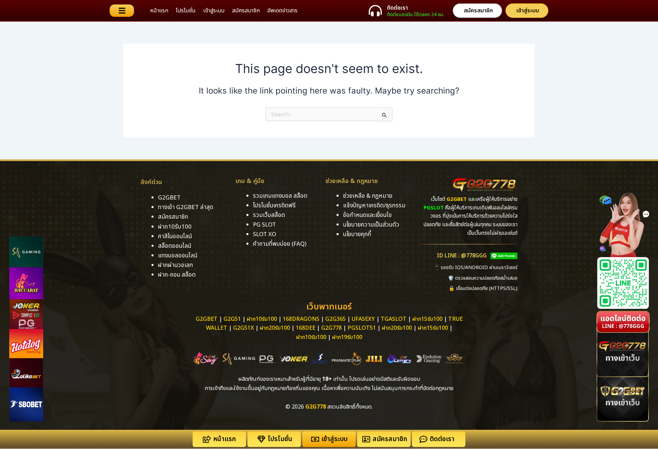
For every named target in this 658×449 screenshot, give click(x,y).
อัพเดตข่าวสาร (282, 11)
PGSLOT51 (362, 328)
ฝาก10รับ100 (175, 226)
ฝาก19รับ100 (347, 337)
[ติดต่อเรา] (375, 10)
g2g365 (335, 319)
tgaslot (393, 319)
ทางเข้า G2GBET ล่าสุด (185, 207)
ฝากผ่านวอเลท (175, 265)
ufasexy (363, 319)
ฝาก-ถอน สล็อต (177, 274)
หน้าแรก (159, 11)
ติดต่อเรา (397, 8)
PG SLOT (264, 224)
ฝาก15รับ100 (427, 319)
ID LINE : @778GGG (462, 256)
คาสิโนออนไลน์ (175, 236)
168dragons (301, 319)
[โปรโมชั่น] (261, 439)
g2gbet (207, 319)
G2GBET (169, 197)
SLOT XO (264, 234)
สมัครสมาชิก (246, 11)
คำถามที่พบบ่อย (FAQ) (279, 244)
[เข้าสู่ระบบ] (315, 439)
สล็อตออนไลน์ (174, 246)
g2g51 (232, 319)
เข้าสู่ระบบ (213, 11)
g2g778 (331, 328)
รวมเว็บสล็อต (269, 215)
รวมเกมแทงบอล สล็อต (280, 196)
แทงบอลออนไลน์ (177, 255)
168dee (305, 328)
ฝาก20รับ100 (275, 328)
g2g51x (243, 328)
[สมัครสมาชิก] (366, 439)
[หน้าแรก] (207, 439)
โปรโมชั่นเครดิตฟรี (274, 205)
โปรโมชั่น (186, 11)
